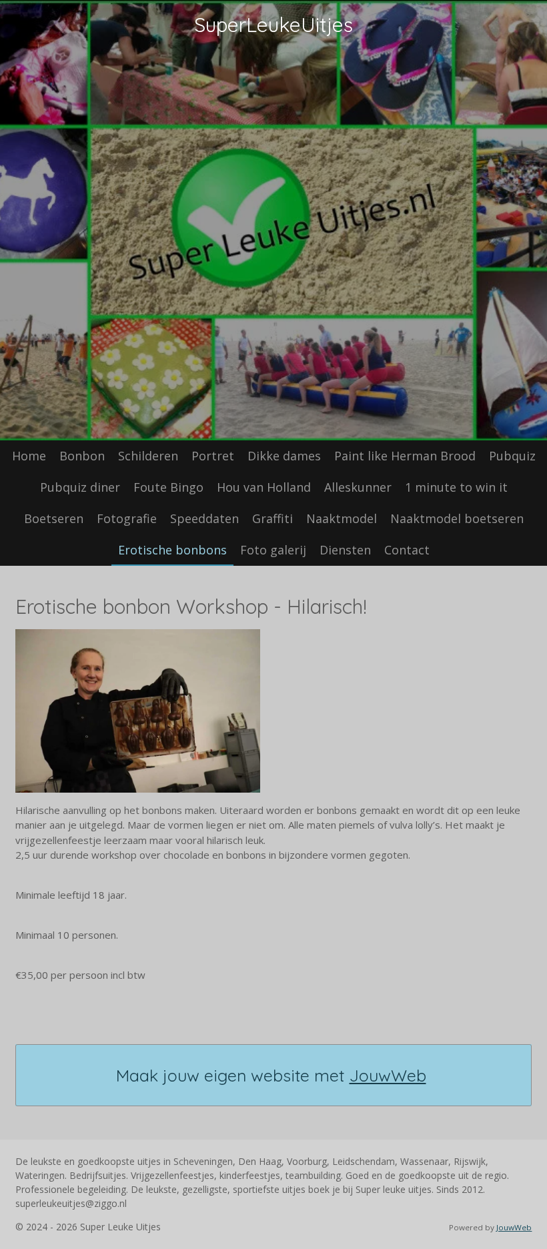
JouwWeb (388, 1075)
